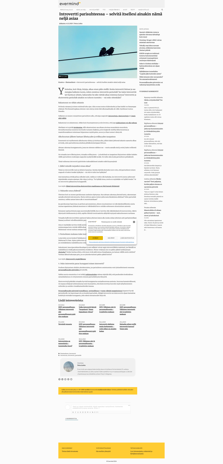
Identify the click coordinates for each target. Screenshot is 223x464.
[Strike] (80, 412)
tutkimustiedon (91, 274)
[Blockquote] (87, 412)
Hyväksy (95, 238)
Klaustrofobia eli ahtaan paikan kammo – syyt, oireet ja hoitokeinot (152, 213)
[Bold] (73, 412)
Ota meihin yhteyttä (103, 451)
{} (94, 412)
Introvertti (72, 353)
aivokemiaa (78, 127)
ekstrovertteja (123, 116)
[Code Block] (90, 412)
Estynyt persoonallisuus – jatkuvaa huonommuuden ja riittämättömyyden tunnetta (153, 128)
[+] (97, 412)
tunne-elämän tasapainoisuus (111, 291)
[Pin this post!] (65, 380)
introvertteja (113, 116)
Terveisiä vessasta (65, 324)
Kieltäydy (111, 238)
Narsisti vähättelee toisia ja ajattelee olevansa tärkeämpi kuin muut (149, 34)
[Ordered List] (83, 412)
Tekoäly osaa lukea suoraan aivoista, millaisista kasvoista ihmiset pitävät (149, 48)
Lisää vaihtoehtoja (127, 238)
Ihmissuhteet (94, 10)
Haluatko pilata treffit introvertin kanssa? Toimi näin (128, 326)
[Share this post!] (59, 380)
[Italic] (75, 412)
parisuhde (78, 355)
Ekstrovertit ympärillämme (76, 259)
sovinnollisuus (94, 291)
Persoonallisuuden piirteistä (68, 291)
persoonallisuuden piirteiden (68, 270)
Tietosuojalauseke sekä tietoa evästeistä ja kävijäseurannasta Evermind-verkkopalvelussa (111, 242)
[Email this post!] (71, 380)
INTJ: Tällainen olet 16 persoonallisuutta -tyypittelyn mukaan (107, 309)
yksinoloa (61, 252)
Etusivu (61, 82)
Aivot (125, 10)
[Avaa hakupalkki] (162, 9)
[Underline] (78, 412)
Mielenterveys (114, 10)
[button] (134, 222)
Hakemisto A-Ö (143, 10)
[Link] (92, 412)
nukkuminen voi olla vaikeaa (126, 123)
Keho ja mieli (81, 10)
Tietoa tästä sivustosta (70, 451)
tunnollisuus (83, 291)
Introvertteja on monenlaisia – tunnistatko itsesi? (65, 343)
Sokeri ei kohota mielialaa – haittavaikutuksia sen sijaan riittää (149, 66)
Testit (133, 10)
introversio (63, 355)
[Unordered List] (85, 412)
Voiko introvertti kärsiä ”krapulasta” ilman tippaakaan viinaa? (87, 309)
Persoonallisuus (66, 10)
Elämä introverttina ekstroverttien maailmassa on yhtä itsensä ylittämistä (92, 186)
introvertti (71, 355)
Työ (104, 10)
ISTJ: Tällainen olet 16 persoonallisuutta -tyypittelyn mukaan (87, 343)
